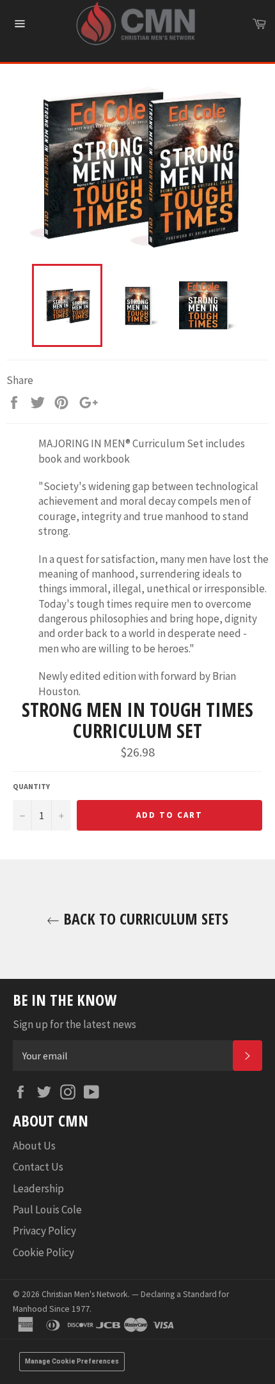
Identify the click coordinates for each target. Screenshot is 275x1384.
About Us (34, 1146)
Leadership (38, 1188)
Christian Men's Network (85, 1294)
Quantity (31, 786)
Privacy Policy (44, 1231)
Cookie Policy (43, 1252)
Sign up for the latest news (74, 1024)
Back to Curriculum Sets (143, 919)
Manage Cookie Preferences (72, 1361)
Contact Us (38, 1167)
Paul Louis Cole (47, 1210)
